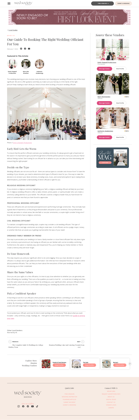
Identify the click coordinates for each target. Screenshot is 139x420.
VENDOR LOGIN (111, 405)
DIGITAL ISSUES (111, 399)
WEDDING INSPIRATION (69, 397)
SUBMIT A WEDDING (123, 3)
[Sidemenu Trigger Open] (9, 3)
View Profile (120, 69)
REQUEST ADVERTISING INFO (111, 394)
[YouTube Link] (32, 406)
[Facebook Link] (23, 406)
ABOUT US (111, 397)
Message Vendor (104, 69)
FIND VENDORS (69, 394)
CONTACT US (111, 402)
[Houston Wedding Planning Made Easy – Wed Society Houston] (23, 3)
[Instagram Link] (18, 406)
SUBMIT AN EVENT (69, 402)
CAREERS (111, 408)
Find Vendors (102, 3)
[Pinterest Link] (28, 406)
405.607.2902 (111, 391)
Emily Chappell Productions (22, 143)
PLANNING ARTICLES (69, 399)
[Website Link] (28, 399)
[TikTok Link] (37, 406)
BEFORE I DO (11, 35)
